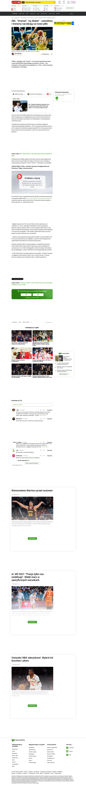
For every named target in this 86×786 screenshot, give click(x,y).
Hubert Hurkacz (50, 762)
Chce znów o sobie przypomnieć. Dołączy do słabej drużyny (20, 343)
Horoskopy (19, 773)
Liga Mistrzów (32, 749)
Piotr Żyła (49, 760)
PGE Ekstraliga (32, 762)
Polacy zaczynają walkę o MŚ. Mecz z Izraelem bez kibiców (42, 360)
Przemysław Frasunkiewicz (44, 198)
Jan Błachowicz (50, 758)
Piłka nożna (21, 13)
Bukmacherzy (44, 13)
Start (12, 17)
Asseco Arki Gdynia (31, 198)
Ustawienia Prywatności (46, 771)
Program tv (25, 773)
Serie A (30, 758)
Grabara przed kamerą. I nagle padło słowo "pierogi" (64, 367)
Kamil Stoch (50, 749)
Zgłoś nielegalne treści (17, 465)
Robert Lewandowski (52, 747)
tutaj (37, 783)
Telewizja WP (32, 773)
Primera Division (32, 756)
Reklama (55, 771)
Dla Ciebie (14, 13)
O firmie (25, 771)
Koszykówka (17, 17)
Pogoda (13, 773)
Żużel (38, 13)
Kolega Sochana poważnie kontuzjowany (18, 360)
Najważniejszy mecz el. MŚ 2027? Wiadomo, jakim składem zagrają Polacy (41, 344)
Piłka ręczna (15, 757)
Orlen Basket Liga (24, 17)
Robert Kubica (50, 751)
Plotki (37, 773)
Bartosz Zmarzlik (51, 754)
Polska (20, 322)
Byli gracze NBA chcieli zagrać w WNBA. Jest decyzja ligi (22, 376)
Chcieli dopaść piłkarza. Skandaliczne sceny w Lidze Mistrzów (67, 358)
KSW (13, 766)
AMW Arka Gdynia (26, 322)
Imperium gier (58, 773)
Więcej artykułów (63, 374)
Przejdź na (16, 2)
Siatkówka (32, 13)
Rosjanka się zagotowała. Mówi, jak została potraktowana (64, 371)
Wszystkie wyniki (69, 7)
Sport (52, 773)
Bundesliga (31, 754)
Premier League (32, 751)
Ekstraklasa (31, 747)
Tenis (27, 13)
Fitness (14, 762)
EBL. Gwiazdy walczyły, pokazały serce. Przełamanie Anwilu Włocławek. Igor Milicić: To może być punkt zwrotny (39, 106)
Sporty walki (52, 13)
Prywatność (36, 771)
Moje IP (42, 773)
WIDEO (58, 13)
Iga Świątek (50, 756)
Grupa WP (20, 771)
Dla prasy (30, 771)
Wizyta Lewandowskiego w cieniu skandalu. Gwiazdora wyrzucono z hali (42, 376)
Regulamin (60, 771)
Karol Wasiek (18, 53)
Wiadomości (47, 773)
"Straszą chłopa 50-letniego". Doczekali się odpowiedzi (63, 364)
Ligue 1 (30, 760)
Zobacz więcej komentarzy (31, 463)
